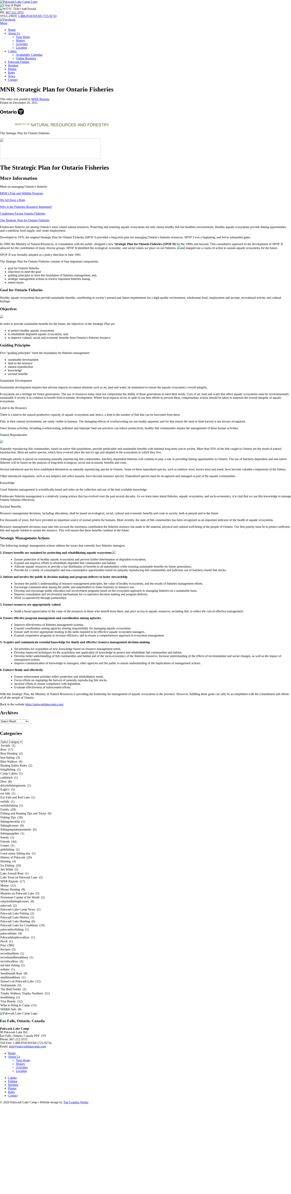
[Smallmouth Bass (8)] (145, 974)
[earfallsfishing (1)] (145, 806)
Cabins (12, 51)
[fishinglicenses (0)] (145, 826)
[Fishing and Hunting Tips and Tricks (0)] (145, 814)
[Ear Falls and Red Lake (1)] (145, 798)
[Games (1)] (145, 846)
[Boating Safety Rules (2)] (145, 766)
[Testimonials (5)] (145, 986)
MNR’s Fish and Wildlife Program (21, 193)
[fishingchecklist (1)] (145, 822)
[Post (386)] (145, 946)
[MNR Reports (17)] (145, 882)
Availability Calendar (29, 54)
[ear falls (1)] (145, 794)
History (20, 40)
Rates (11, 72)
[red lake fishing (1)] (145, 966)
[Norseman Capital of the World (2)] (145, 898)
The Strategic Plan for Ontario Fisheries (24, 220)
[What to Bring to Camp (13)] (145, 1006)
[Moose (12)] (145, 886)
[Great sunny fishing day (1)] (145, 854)
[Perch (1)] (145, 942)
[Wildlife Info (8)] (145, 1009)
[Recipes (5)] (145, 950)
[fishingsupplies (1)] (145, 834)
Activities (22, 44)
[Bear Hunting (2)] (145, 754)
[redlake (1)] (145, 970)
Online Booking (26, 58)
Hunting (13, 65)
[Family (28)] (145, 810)
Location (21, 47)
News (11, 76)
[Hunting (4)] (145, 862)
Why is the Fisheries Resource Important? (26, 206)
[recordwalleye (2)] (145, 962)
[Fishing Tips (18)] (145, 818)
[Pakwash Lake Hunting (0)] (145, 922)
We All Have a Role (12, 200)
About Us (14, 33)
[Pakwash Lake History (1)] (145, 918)
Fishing (12, 1081)
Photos (12, 69)
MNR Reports (40, 99)
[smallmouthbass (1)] (145, 978)
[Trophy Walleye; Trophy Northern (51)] (145, 994)
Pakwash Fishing (18, 62)
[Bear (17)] (145, 750)
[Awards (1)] (145, 746)
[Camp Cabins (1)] (145, 774)
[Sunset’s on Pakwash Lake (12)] (145, 982)
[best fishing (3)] (145, 758)
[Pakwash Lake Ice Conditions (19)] (145, 926)
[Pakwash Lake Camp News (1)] (145, 910)
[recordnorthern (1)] (145, 954)
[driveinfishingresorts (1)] (145, 786)
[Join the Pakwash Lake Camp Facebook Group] (7, 19)
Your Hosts (23, 37)
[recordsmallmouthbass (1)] (145, 958)
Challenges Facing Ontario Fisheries (22, 213)
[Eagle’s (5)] (145, 790)
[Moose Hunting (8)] (145, 890)
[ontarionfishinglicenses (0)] (145, 902)
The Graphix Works (75, 1102)
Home (12, 29)
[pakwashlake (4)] (145, 934)
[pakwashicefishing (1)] (145, 930)
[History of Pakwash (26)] (145, 858)
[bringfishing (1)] (145, 770)
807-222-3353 (15, 12)
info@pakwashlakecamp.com (27, 1046)
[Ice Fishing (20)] (145, 866)
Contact (13, 79)
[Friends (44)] (145, 842)
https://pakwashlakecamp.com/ (44, 704)
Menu (3, 23)
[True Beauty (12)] (145, 1002)
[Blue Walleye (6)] (145, 762)
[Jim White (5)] (145, 870)
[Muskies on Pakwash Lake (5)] (145, 894)
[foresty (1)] (145, 838)
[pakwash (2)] (145, 906)
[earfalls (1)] (145, 802)
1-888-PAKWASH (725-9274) (37, 16)
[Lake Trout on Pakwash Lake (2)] (145, 878)
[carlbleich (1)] (145, 778)
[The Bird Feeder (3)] (145, 989)
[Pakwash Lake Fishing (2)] (145, 914)
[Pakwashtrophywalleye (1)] (145, 938)
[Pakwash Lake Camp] (18, 1)
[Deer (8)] (145, 782)
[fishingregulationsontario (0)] (145, 830)
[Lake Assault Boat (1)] (145, 874)
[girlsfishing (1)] (145, 850)
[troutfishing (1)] (145, 998)
